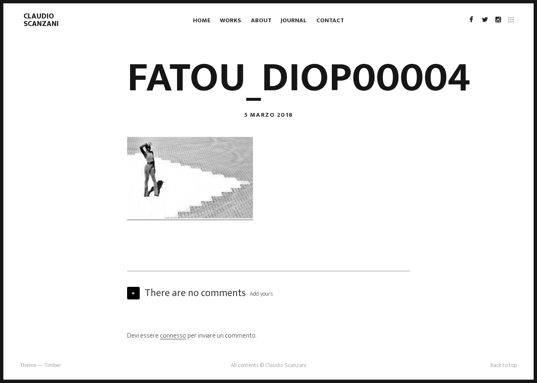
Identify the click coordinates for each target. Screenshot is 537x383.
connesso (173, 335)
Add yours (261, 294)
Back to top (503, 365)
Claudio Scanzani (41, 20)
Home (202, 20)
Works (230, 20)
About (261, 20)
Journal (294, 20)
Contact (330, 20)
